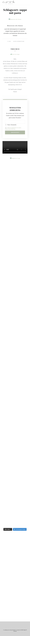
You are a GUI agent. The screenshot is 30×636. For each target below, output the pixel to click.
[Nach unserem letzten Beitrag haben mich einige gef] (15, 285)
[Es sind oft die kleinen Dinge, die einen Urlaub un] (15, 385)
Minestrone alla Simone (15, 25)
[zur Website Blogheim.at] (15, 158)
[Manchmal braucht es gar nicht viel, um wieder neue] (15, 348)
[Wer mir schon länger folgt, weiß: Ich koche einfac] (15, 421)
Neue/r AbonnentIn (11, 124)
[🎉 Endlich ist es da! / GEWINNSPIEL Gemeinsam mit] (15, 484)
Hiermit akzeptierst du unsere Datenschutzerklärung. (13, 128)
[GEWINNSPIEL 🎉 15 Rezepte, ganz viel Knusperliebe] (15, 206)
